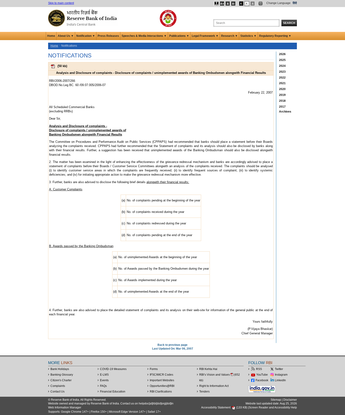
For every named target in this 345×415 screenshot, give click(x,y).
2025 (282, 60)
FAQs (103, 386)
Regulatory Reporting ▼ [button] (275, 36)
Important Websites (162, 380)
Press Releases (108, 36)
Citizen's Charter (61, 380)
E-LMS (104, 374)
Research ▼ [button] (229, 36)
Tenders (204, 391)
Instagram (281, 374)
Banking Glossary (61, 374)
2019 (282, 95)
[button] (216, 3)
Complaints (57, 386)
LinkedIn (280, 380)
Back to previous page (172, 345)
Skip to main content (61, 3)
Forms (154, 369)
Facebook (262, 380)
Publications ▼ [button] (179, 36)
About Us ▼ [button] (66, 36)
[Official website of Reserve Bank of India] (83, 17)
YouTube (262, 374)
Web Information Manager (64, 407)
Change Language (278, 3)
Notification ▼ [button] (85, 36)
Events (104, 380)
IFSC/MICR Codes (161, 374)
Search (289, 23)
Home (51, 36)
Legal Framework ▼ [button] (205, 36)
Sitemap (276, 399)
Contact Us (57, 391)
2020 (282, 89)
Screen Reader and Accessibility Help (273, 407)
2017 (282, 106)
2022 (282, 77)
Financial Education (112, 391)
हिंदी (295, 3)
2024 (282, 66)
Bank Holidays (59, 369)
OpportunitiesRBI (162, 386)
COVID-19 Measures (113, 369)
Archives (285, 111)
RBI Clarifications (161, 391)
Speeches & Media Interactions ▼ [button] (144, 36)
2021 (282, 83)
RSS (259, 369)
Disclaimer (290, 399)
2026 (282, 54)
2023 (282, 71)
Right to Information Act (214, 386)
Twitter (279, 369)
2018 (282, 100)
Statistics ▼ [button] (248, 36)
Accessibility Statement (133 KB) (224, 407)
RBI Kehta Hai (208, 369)
